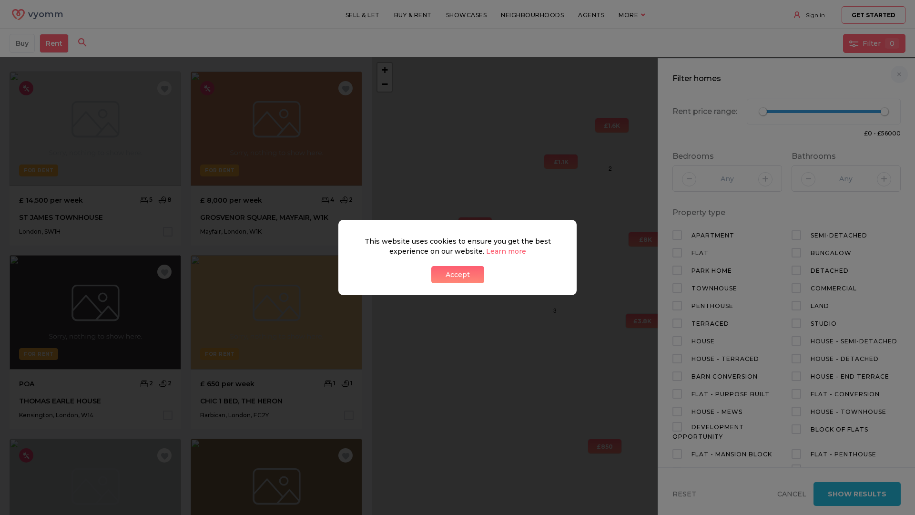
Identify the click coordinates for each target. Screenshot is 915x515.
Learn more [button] (506, 251)
